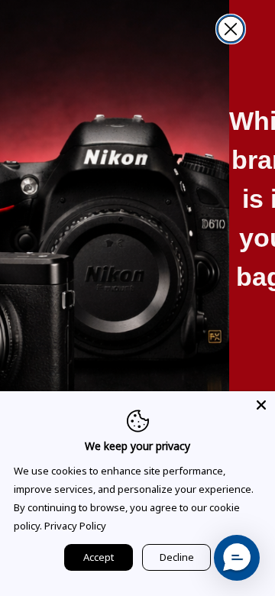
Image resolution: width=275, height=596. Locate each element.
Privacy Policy (75, 526)
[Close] (261, 405)
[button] (237, 558)
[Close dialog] (230, 29)
